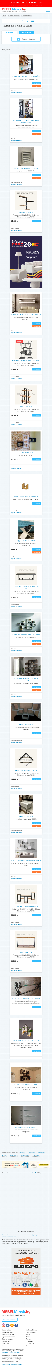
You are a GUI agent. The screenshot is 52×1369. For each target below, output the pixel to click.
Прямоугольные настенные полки (26, 315)
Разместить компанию (9, 1320)
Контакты (29, 1346)
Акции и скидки (6, 1341)
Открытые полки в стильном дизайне (26, 679)
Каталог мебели (6, 1330)
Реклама (28, 1339)
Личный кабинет (31, 1332)
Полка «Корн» (26, 952)
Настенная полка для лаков (26, 168)
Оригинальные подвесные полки (26, 1041)
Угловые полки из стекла (26, 1127)
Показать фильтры (28, 39)
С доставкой (36, 1155)
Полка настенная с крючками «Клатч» (26, 587)
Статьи (4, 1346)
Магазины (26, 32)
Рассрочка (29, 1334)
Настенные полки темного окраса (26, 860)
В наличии (41, 1153)
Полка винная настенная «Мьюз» (26, 361)
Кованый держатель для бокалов (26, 998)
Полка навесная (26, 452)
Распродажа (5, 1343)
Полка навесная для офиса (26, 496)
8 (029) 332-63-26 (16, 513)
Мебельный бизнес (31, 1330)
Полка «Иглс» (26, 406)
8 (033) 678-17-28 (16, 468)
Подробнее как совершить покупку (12, 1364)
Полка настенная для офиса (26, 1085)
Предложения (30, 1343)
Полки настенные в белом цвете (26, 634)
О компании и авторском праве (10, 1352)
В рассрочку (25, 1155)
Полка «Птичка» (26, 724)
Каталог (4, 16)
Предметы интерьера (14, 16)
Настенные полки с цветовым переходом (26, 121)
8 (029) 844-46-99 (16, 92)
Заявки (28, 1337)
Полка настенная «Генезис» (26, 906)
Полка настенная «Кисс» (26, 770)
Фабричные (14, 1155)
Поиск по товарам (7, 1339)
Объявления (29, 1341)
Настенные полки (26, 16)
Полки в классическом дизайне (26, 76)
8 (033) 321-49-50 (16, 230)
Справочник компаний (8, 1337)
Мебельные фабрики (8, 1334)
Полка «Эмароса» (26, 212)
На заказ (4, 1155)
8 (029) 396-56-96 (16, 184)
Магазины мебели (7, 1332)
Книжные (22, 1153)
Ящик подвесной (26, 816)
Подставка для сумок (26, 541)
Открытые (31, 1153)
